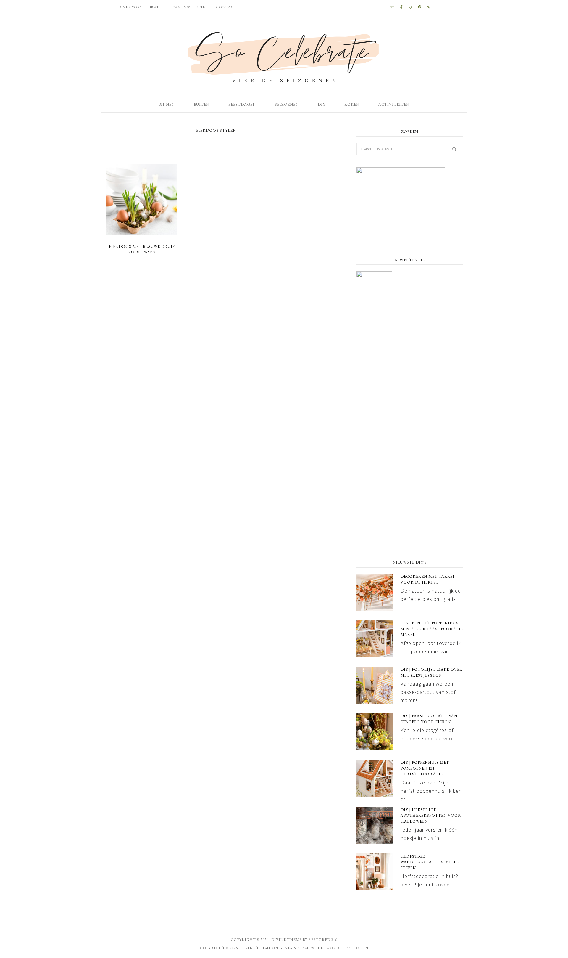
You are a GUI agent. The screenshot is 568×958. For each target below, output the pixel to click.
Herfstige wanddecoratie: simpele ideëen (430, 862)
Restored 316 (322, 939)
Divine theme (286, 939)
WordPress (338, 948)
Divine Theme (256, 948)
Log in (361, 948)
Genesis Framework (301, 948)
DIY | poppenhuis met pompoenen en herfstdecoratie (425, 768)
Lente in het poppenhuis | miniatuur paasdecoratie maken (432, 628)
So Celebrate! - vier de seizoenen (284, 56)
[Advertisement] (409, 506)
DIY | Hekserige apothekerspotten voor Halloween (431, 815)
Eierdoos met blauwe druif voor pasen (142, 249)
